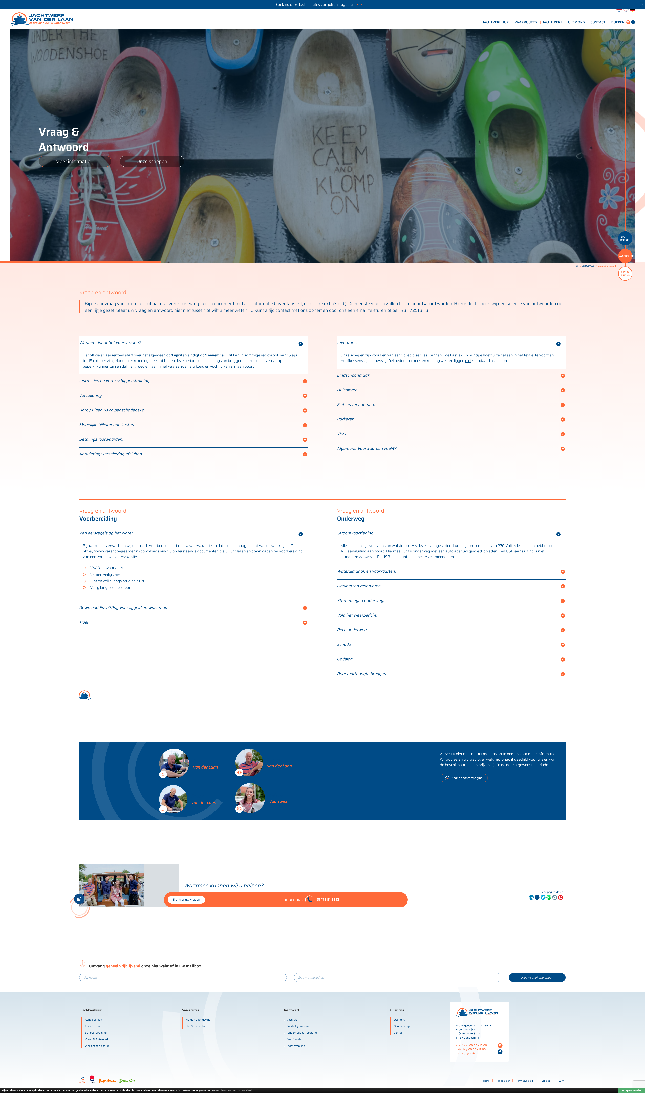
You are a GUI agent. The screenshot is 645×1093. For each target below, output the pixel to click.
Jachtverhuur (588, 265)
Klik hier (363, 4)
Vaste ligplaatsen (298, 1026)
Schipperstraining (96, 1033)
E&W (561, 1081)
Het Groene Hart (196, 1026)
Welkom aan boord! (97, 1046)
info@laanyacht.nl (467, 1038)
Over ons (399, 1020)
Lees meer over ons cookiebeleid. (237, 1090)
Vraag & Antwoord (96, 1039)
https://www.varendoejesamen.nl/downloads (121, 551)
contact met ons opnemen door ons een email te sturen (331, 310)
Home (575, 265)
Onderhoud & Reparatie (302, 1033)
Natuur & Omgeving (198, 1020)
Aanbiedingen (93, 1020)
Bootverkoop (402, 1026)
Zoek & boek (92, 1026)
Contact (398, 1033)
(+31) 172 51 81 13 (469, 1033)
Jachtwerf (293, 1020)
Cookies (545, 1081)
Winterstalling (296, 1046)
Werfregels (294, 1039)
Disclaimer (504, 1081)
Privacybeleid (525, 1081)
